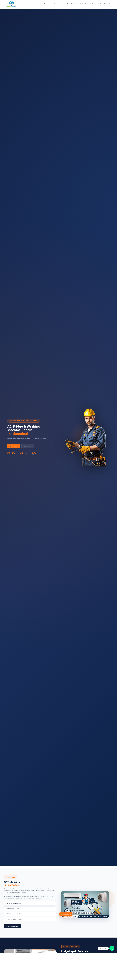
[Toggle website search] (110, 3)
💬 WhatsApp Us (28, 446)
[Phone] (111, 948)
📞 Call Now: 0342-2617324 (12, 926)
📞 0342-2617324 (14, 446)
